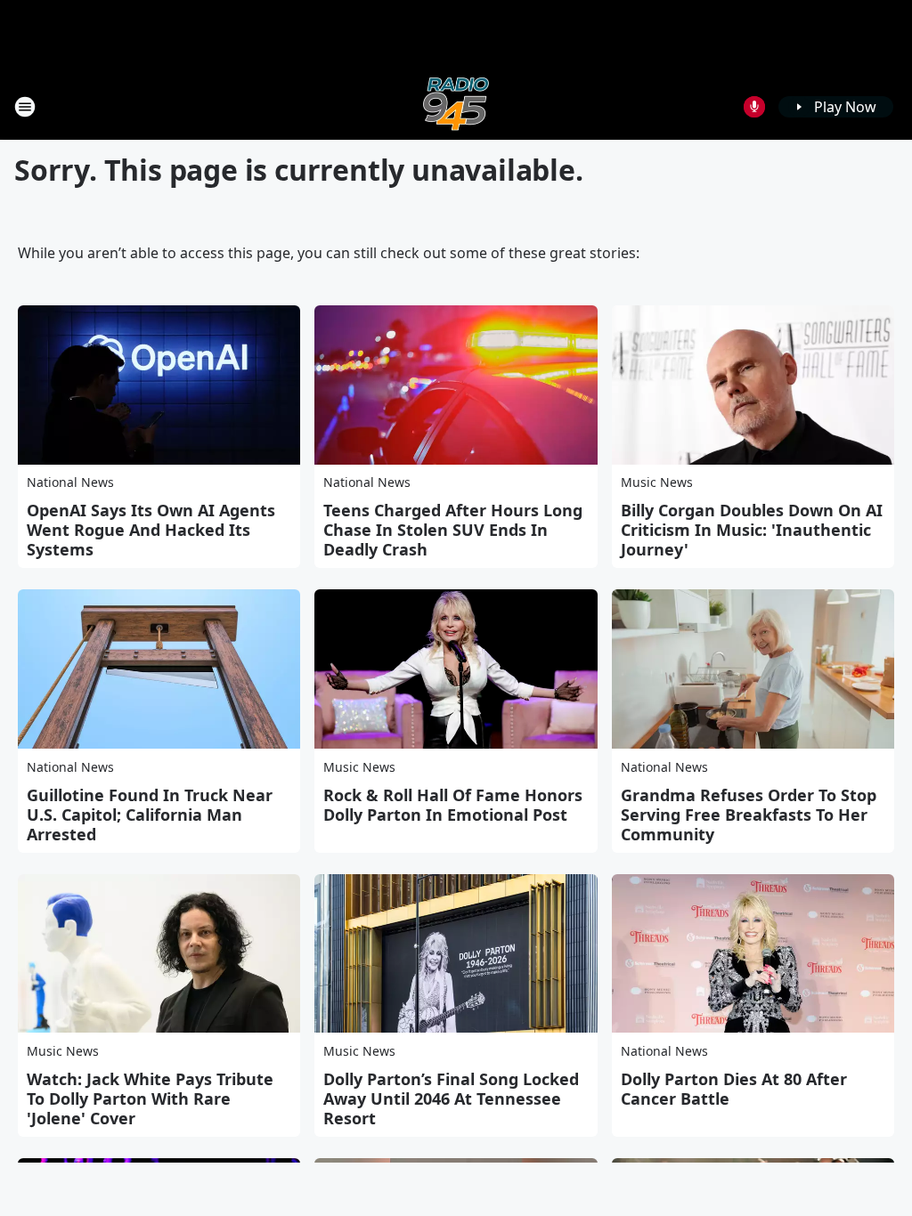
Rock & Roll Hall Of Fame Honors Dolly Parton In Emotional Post (452, 804)
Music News (657, 482)
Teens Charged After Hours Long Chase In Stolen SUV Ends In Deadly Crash (452, 529)
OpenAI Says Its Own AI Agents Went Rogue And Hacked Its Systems (151, 529)
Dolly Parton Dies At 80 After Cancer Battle (734, 1088)
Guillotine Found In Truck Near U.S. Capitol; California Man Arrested (150, 814)
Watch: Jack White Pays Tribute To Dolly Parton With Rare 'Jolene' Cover (150, 1098)
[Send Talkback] (754, 107)
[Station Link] (456, 106)
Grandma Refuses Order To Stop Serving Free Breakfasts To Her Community (748, 814)
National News (70, 482)
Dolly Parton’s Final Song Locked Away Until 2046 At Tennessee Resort (451, 1098)
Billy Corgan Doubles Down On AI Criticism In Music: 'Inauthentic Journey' (752, 529)
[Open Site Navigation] (25, 107)
